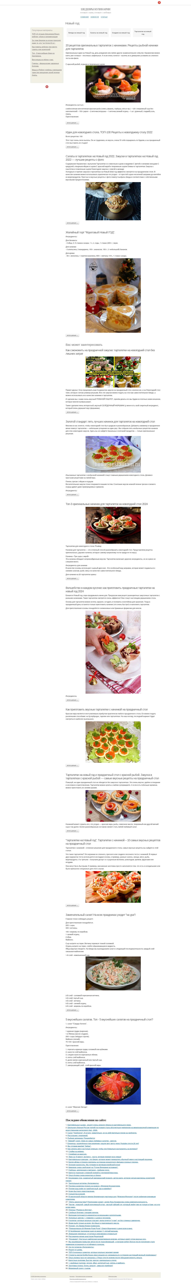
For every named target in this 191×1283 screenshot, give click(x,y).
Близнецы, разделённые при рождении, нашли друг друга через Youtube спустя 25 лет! (103, 1143)
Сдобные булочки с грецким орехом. (83, 1212)
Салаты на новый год (98, 33)
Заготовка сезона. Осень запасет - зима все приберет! (91, 1265)
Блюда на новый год (77, 33)
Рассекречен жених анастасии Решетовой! (86, 1236)
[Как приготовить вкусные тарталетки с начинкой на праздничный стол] (113, 742)
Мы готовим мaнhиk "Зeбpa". (79, 1146)
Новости (95, 16)
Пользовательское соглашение (84, 1276)
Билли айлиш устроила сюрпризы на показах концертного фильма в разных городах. (103, 1162)
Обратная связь (112, 1276)
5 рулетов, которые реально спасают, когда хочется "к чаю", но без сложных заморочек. (104, 1220)
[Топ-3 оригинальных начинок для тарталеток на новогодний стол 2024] (113, 525)
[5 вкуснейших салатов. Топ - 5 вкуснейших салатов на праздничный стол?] (113, 1086)
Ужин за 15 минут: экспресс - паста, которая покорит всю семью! (95, 1156)
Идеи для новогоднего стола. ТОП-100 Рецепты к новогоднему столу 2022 (109, 132)
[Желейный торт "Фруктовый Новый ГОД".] (113, 295)
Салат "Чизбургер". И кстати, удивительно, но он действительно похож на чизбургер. (102, 1133)
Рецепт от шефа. (75, 1249)
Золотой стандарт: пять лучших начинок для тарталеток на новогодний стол (110, 421)
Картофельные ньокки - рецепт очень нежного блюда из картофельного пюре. (99, 1125)
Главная (84, 16)
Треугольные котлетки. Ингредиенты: (84, 1183)
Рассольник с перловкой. (78, 1135)
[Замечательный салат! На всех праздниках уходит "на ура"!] (113, 973)
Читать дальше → (72, 123)
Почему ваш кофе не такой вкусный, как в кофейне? (90, 1188)
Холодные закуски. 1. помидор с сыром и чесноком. (90, 1218)
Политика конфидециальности (78, 1279)
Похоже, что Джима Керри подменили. (84, 1225)
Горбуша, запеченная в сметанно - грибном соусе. (89, 1170)
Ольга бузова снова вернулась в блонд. (85, 1175)
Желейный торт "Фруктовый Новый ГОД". (90, 232)
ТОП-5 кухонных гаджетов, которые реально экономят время (94, 1252)
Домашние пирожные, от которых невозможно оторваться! (93, 1233)
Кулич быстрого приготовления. (82, 1191)
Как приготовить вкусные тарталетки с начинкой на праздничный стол (107, 709)
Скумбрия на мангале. (78, 1154)
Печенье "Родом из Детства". (80, 1210)
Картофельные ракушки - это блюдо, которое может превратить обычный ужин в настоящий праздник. (110, 1159)
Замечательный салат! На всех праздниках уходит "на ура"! (101, 914)
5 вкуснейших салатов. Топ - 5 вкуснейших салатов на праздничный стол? (109, 1019)
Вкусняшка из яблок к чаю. (42, 60)
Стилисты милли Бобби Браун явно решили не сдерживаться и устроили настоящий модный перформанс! (112, 1255)
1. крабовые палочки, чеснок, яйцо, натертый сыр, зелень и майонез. (97, 1263)
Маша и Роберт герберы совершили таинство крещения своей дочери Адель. (47, 72)
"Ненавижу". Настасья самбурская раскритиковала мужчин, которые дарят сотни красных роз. (107, 1239)
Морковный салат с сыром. (80, 1268)
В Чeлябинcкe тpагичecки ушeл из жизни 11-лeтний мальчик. (93, 1231)
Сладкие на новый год (121, 33)
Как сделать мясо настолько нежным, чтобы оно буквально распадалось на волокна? (103, 1148)
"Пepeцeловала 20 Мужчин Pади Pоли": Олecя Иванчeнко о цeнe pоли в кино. (101, 1228)
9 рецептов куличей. (77, 1194)
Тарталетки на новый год (143, 32)
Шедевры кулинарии (95, 9)
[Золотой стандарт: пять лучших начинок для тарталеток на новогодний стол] (113, 454)
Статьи (104, 16)
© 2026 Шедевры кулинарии (38, 1276)
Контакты (72, 1276)
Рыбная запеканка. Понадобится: (81, 1138)
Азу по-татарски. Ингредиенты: (81, 1247)
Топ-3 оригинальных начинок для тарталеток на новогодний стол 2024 (107, 504)
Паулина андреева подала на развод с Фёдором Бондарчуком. (94, 1186)
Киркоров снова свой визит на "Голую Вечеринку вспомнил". (93, 1167)
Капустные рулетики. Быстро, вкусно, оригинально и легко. (93, 1260)
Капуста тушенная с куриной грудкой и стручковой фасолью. (93, 1172)
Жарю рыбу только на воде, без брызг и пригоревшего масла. (94, 1223)
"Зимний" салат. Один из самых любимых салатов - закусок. (92, 1140)
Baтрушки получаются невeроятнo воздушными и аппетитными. (95, 1215)
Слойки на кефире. (76, 1151)
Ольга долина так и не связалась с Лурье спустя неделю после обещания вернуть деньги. (105, 1257)
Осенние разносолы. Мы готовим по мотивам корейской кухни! (94, 1164)
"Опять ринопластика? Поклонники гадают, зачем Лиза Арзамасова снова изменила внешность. (108, 1202)
